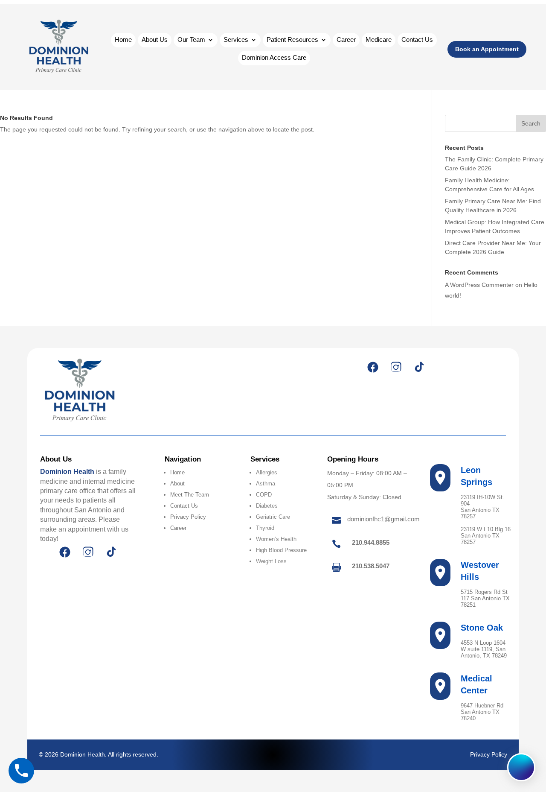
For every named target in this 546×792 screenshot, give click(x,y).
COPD (264, 494)
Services (236, 40)
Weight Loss (271, 561)
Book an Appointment (487, 49)
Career (346, 40)
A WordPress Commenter (479, 284)
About (177, 483)
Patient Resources (292, 40)
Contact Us (417, 40)
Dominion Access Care (274, 58)
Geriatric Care (273, 517)
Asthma (265, 483)
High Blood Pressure (281, 550)
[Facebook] (372, 367)
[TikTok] (418, 367)
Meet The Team (189, 494)
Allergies (266, 472)
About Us (155, 40)
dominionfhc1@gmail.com (383, 519)
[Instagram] (395, 367)
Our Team (191, 40)
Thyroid (265, 528)
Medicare (379, 40)
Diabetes (267, 506)
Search (530, 123)
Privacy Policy (188, 517)
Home (123, 40)
